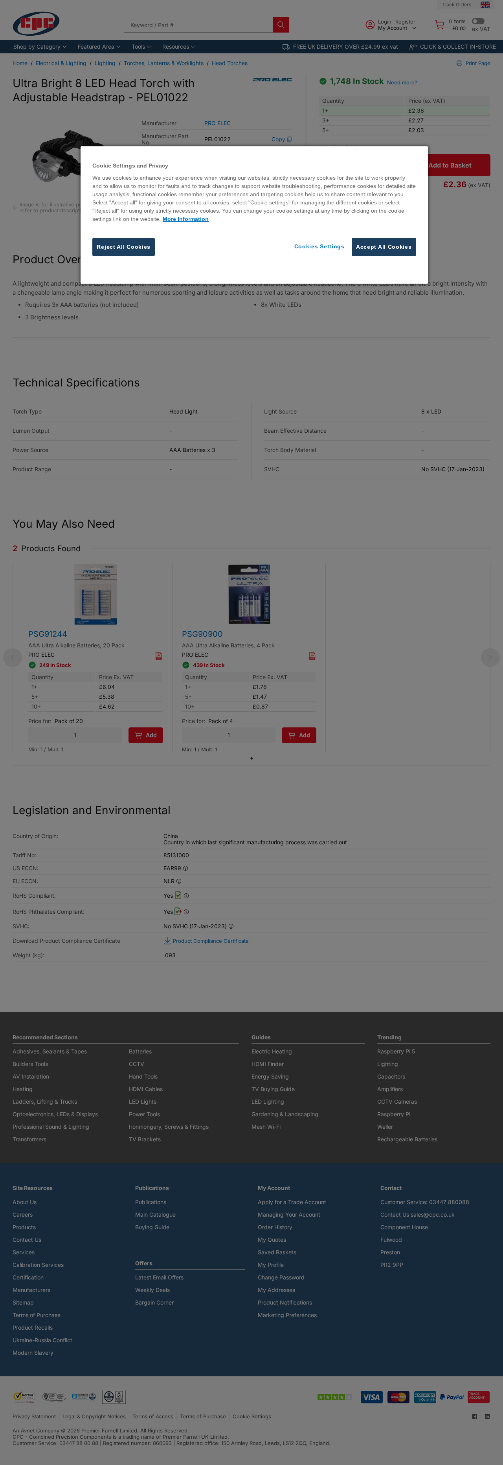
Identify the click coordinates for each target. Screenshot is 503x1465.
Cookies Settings (319, 246)
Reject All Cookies (124, 247)
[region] (254, 215)
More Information (186, 219)
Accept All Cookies (384, 247)
